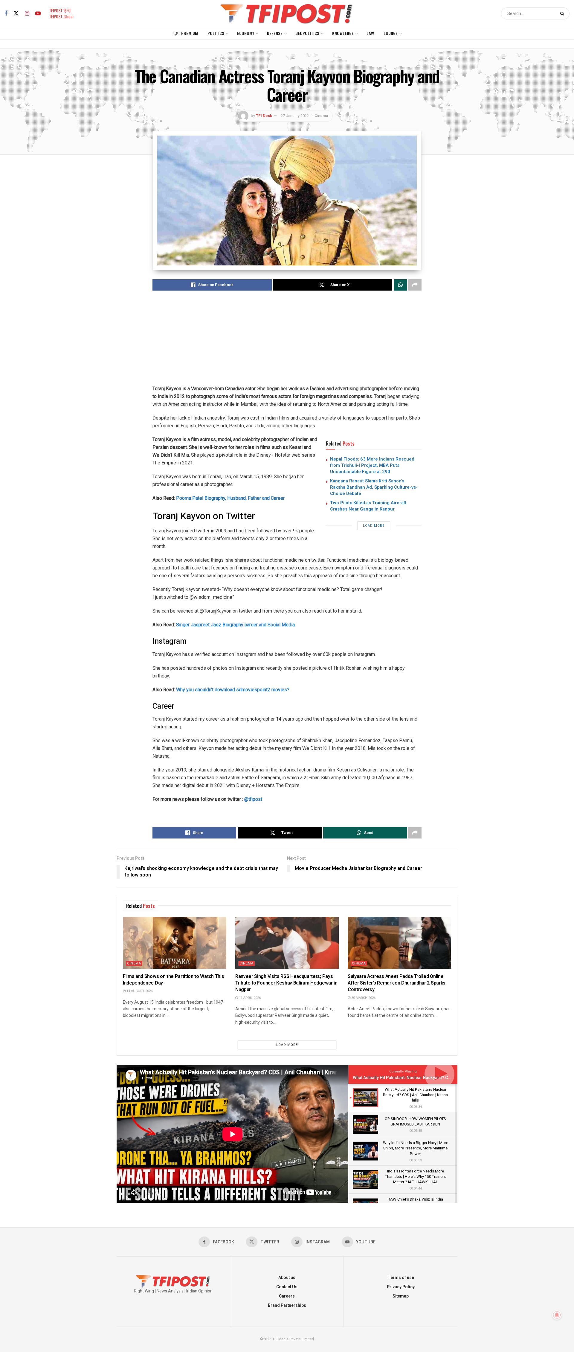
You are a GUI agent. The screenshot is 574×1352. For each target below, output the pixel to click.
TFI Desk (264, 116)
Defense (275, 33)
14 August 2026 (139, 991)
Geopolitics (307, 33)
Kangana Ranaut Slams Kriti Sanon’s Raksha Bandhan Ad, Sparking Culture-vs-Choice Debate (374, 487)
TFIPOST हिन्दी (60, 10)
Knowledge (343, 33)
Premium (189, 33)
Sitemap (401, 1296)
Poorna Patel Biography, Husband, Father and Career (230, 498)
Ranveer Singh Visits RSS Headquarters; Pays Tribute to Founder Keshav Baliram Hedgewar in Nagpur (286, 983)
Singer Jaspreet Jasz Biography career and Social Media (235, 625)
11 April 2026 (249, 997)
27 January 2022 (295, 116)
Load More (373, 525)
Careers (287, 1296)
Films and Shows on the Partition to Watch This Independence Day (173, 980)
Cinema (321, 116)
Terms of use (400, 1277)
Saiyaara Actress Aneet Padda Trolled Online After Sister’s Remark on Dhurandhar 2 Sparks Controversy (396, 983)
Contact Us (286, 1287)
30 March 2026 (362, 997)
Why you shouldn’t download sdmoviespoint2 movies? (232, 689)
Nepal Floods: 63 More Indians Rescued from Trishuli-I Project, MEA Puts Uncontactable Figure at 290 (372, 465)
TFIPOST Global (61, 16)
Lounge (391, 33)
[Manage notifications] (557, 1315)
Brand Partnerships (287, 1305)
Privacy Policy (401, 1287)
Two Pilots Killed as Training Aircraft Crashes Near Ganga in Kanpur (368, 505)
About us (286, 1277)
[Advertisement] (287, 343)
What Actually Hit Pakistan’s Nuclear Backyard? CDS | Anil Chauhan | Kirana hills (430, 1078)
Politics (215, 33)
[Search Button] (563, 13)
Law (370, 33)
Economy (245, 33)
